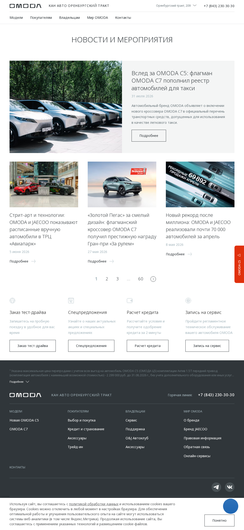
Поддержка (135, 429)
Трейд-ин (75, 447)
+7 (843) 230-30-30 (219, 6)
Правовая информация (202, 438)
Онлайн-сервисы (197, 456)
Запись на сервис (207, 345)
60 (140, 279)
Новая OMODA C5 (24, 420)
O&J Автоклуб (137, 438)
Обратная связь (197, 447)
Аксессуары (77, 438)
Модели (16, 17)
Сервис (131, 420)
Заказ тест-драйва (32, 345)
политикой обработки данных (93, 504)
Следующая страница (153, 279)
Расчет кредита (148, 345)
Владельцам (69, 17)
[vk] (229, 487)
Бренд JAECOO (195, 429)
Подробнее (148, 135)
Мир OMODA (97, 17)
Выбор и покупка (82, 420)
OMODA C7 (19, 429)
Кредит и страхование (86, 429)
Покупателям (41, 17)
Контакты (123, 17)
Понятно (219, 520)
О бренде (191, 420)
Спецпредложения (91, 345)
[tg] (216, 487)
